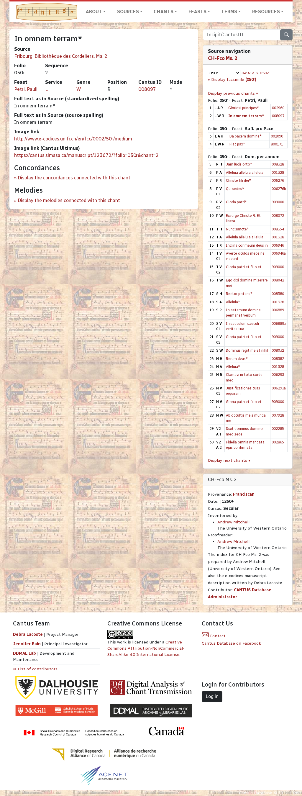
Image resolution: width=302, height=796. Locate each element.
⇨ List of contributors (35, 668)
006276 (278, 180)
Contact (217, 635)
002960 (278, 108)
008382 (278, 358)
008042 (278, 280)
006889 (278, 310)
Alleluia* (233, 302)
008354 (278, 229)
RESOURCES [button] (266, 11)
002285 (278, 428)
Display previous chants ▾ (233, 93)
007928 (278, 415)
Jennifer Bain (27, 643)
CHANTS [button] (163, 11)
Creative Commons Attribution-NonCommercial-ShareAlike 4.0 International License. (145, 648)
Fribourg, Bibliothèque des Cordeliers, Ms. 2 (60, 56)
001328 (278, 172)
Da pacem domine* (245, 136)
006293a (279, 388)
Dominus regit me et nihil (247, 350)
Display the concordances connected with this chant (74, 178)
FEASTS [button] (197, 11)
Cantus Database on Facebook (231, 643)
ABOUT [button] (94, 11)
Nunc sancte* (237, 229)
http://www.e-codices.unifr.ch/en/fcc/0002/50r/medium (73, 139)
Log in (212, 696)
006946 (278, 245)
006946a (279, 253)
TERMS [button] (229, 11)
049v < (248, 73)
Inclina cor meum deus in (247, 245)
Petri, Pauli (25, 89)
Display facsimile (233, 79)
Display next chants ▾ (229, 460)
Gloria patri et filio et (244, 267)
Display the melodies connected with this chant (69, 200)
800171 (277, 144)
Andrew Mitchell (233, 522)
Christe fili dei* (238, 180)
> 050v (262, 73)
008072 (278, 215)
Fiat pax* (237, 144)
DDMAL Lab (24, 653)
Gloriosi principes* (243, 108)
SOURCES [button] (128, 11)
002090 (277, 136)
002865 (278, 442)
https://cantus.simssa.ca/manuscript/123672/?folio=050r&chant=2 (86, 155)
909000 (278, 202)
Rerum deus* (237, 358)
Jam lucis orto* (239, 164)
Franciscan (244, 494)
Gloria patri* (236, 202)
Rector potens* (239, 293)
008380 (278, 293)
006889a (279, 323)
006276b (279, 188)
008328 (278, 164)
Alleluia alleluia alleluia (244, 172)
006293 (278, 374)
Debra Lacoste (28, 634)
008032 (278, 350)
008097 (147, 89)
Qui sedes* (235, 188)
